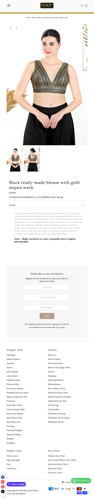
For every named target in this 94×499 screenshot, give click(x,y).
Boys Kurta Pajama (15, 413)
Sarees (10, 367)
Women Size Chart (56, 456)
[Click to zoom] (83, 28)
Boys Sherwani (13, 422)
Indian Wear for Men (57, 401)
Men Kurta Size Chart (58, 464)
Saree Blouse (12, 371)
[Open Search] (82, 6)
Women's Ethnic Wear (58, 392)
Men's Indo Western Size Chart (62, 460)
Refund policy (54, 384)
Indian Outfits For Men (17, 397)
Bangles (10, 438)
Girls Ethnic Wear (15, 405)
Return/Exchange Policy (59, 367)
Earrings (10, 426)
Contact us (11, 468)
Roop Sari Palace (31, 490)
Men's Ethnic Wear (56, 388)
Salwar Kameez (13, 359)
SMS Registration (56, 380)
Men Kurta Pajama (15, 388)
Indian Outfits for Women (59, 397)
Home (28, 18)
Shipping (52, 376)
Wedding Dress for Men (17, 392)
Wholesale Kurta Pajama (59, 417)
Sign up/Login (13, 460)
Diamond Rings (13, 434)
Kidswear (11, 401)
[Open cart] (86, 6)
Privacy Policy (54, 359)
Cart (9, 464)
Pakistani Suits (13, 380)
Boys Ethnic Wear (15, 417)
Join (47, 316)
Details (12, 205)
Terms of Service (55, 363)
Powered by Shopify (16, 493)
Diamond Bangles (14, 430)
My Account (12, 456)
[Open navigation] (9, 6)
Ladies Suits (12, 376)
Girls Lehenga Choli (15, 409)
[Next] (16, 28)
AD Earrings (53, 405)
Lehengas (11, 355)
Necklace (11, 443)
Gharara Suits (13, 384)
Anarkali (10, 363)
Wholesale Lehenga (57, 413)
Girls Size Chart (55, 472)
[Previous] (10, 28)
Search (51, 371)
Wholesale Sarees (56, 422)
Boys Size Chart (55, 468)
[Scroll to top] (89, 492)
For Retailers (53, 409)
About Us (52, 355)
